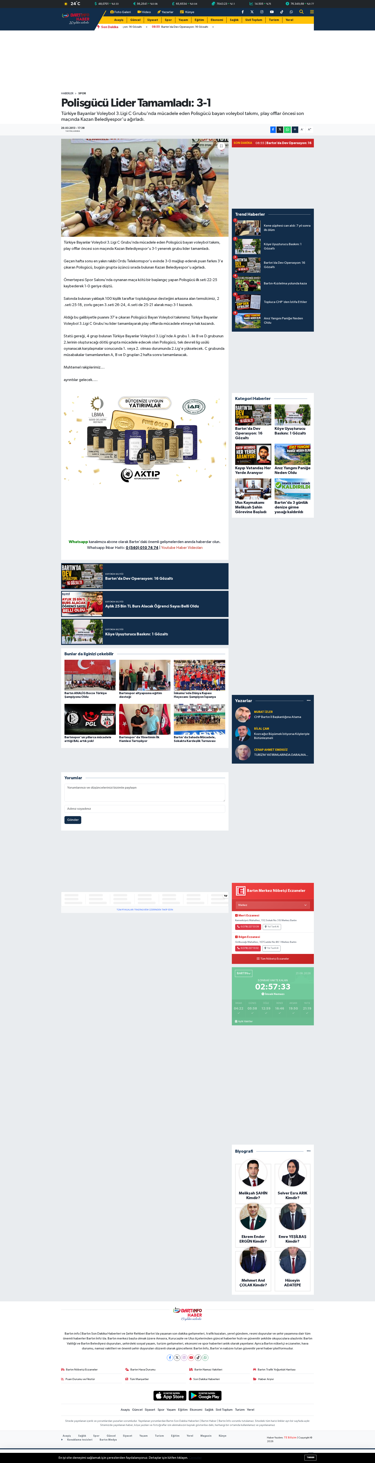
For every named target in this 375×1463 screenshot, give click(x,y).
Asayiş (118, 20)
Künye (189, 12)
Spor (168, 20)
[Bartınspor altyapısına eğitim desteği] (145, 675)
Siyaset (152, 20)
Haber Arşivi (266, 1379)
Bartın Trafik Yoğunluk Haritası (277, 1369)
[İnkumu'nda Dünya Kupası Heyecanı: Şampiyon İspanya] (199, 675)
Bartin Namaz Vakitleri (208, 1369)
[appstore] (170, 1395)
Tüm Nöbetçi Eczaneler (274, 958)
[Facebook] (170, 1357)
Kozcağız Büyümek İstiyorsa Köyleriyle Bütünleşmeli (282, 736)
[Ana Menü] (310, 12)
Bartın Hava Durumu (142, 1369)
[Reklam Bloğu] (145, 438)
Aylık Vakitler (245, 1021)
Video (146, 12)
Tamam (310, 1457)
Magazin (206, 1436)
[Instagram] (184, 1357)
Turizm (274, 20)
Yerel (289, 20)
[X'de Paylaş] (280, 129)
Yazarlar (167, 12)
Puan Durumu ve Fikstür (80, 1379)
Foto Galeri (122, 12)
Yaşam (183, 20)
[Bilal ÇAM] (243, 733)
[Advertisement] (187, 61)
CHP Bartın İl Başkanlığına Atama (277, 717)
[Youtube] (191, 1357)
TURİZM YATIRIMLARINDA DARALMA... (281, 755)
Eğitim (199, 20)
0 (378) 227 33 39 (250, 927)
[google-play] (205, 1395)
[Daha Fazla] (295, 129)
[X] (177, 1357)
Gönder (73, 820)
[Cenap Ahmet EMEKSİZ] (243, 752)
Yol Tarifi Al (273, 927)
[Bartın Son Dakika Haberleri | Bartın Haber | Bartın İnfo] (75, 19)
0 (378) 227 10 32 (250, 948)
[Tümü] (309, 701)
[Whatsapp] (205, 1357)
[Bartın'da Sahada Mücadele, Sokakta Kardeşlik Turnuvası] (199, 719)
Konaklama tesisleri (79, 1440)
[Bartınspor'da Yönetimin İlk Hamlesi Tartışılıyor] (145, 719)
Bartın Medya (108, 1440)
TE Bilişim (290, 1437)
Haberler (67, 93)
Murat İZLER (263, 712)
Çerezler (195, 1457)
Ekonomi (217, 20)
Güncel (135, 20)
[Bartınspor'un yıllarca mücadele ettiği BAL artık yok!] (90, 719)
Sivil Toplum (253, 20)
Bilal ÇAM (261, 728)
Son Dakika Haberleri (206, 1379)
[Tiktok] (198, 1357)
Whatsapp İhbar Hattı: (122, 548)
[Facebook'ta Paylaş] (273, 129)
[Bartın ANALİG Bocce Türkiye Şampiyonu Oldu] (90, 675)
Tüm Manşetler (139, 1379)
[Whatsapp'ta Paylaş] (287, 129)
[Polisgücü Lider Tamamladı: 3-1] (145, 188)
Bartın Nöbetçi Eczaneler (82, 1369)
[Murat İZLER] (243, 714)
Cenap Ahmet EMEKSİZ (271, 749)
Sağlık (234, 20)
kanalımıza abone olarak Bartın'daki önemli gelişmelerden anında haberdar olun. (155, 542)
